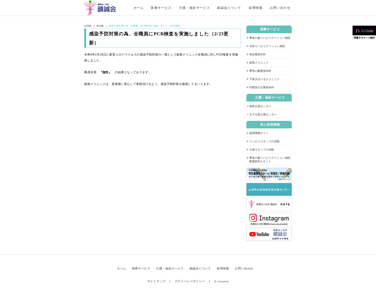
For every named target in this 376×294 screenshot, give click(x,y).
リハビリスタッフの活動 (264, 141)
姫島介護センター (260, 106)
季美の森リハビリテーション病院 (269, 37)
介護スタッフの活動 (261, 149)
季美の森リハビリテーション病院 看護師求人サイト (268, 159)
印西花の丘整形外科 (261, 87)
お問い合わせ (280, 7)
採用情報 (255, 7)
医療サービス (161, 7)
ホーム (139, 7)
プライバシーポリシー (189, 281)
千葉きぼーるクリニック (264, 79)
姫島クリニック (258, 62)
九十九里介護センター (263, 114)
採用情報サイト (258, 133)
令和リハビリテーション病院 (267, 46)
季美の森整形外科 (260, 70)
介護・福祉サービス (194, 7)
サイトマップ (156, 281)
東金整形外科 (257, 54)
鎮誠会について (229, 7)
